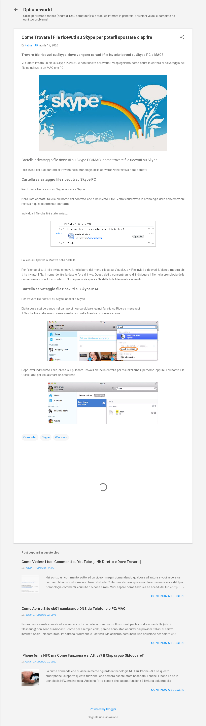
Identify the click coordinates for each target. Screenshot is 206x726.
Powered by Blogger (103, 709)
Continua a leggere (167, 596)
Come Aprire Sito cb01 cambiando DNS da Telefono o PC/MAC (74, 608)
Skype (46, 437)
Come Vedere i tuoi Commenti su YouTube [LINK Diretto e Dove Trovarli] (81, 562)
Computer (30, 437)
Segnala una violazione (103, 717)
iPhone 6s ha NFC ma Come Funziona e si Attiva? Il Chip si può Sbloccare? (83, 655)
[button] (182, 37)
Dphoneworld (37, 9)
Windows (61, 437)
